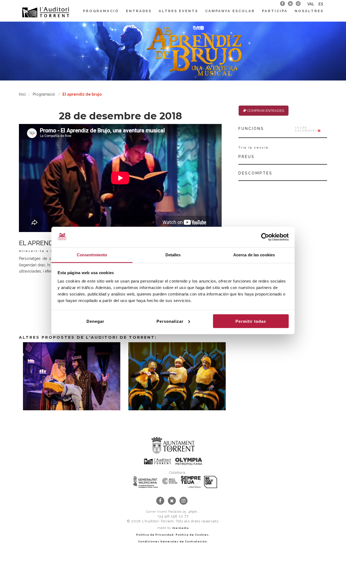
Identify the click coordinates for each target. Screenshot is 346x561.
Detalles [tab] (173, 255)
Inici (22, 94)
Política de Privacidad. (155, 534)
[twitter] (290, 3)
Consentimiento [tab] (92, 255)
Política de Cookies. (193, 534)
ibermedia (180, 528)
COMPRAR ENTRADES (265, 111)
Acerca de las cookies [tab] (254, 255)
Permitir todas (250, 321)
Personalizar (170, 321)
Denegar (95, 321)
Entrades (139, 11)
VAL (310, 4)
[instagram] (298, 3)
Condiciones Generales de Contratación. (173, 541)
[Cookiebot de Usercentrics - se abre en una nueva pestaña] (265, 237)
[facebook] (282, 3)
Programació (101, 11)
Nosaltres (309, 11)
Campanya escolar (230, 11)
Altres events (178, 11)
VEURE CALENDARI (306, 129)
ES (320, 4)
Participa (275, 11)
